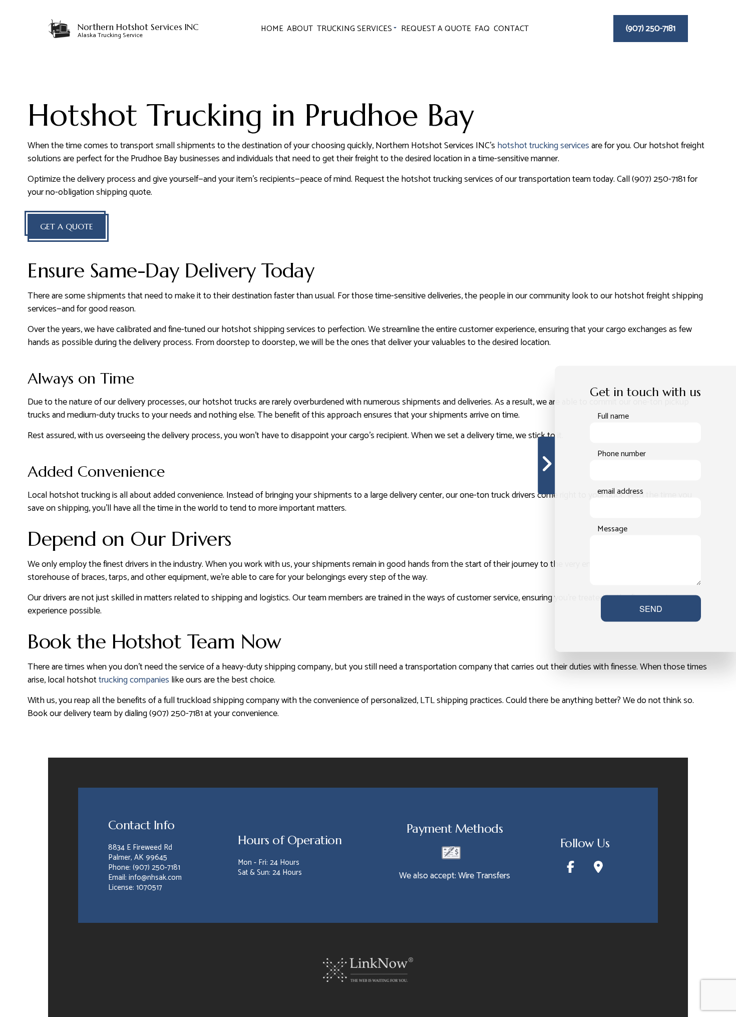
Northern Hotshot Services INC (138, 28)
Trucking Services (354, 29)
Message (612, 529)
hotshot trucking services (543, 145)
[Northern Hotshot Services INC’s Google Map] (598, 869)
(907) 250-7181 (650, 29)
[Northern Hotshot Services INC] (59, 28)
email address (620, 491)
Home (272, 29)
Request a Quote (436, 29)
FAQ (482, 29)
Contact (511, 29)
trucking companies (134, 680)
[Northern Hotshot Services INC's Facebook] (570, 869)
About (300, 29)
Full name (613, 416)
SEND (650, 608)
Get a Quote (66, 226)
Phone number (621, 454)
